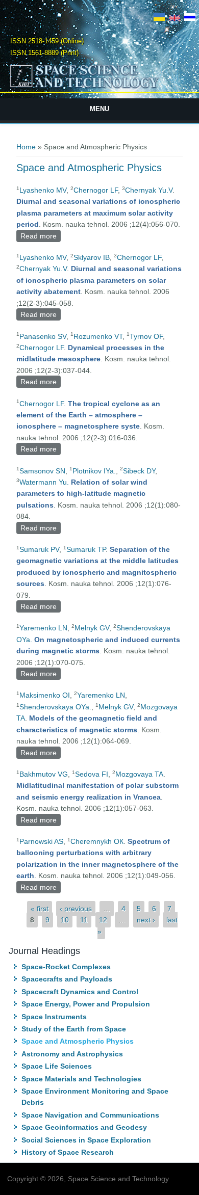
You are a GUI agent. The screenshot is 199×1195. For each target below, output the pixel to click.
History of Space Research (67, 1152)
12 (103, 920)
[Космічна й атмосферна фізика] (159, 18)
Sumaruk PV (39, 549)
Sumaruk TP (86, 549)
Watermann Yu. (44, 482)
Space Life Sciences (56, 1066)
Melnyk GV (91, 628)
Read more (40, 237)
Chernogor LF (95, 190)
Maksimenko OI (44, 695)
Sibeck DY (139, 471)
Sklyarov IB (91, 257)
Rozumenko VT (97, 336)
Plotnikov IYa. (94, 471)
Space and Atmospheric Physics (77, 1041)
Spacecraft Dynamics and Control (79, 992)
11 (84, 920)
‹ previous (76, 909)
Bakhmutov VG (43, 774)
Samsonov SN (42, 471)
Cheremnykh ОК (96, 841)
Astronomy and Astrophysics (72, 1054)
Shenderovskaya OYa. (55, 707)
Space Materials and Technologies (81, 1079)
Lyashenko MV (42, 190)
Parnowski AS (41, 841)
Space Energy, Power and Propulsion (85, 1004)
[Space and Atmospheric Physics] (174, 18)
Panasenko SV (42, 336)
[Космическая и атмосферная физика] (189, 18)
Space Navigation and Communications (90, 1115)
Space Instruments (54, 1017)
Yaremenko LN (43, 628)
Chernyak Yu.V (148, 190)
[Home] (99, 87)
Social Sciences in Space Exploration (86, 1140)
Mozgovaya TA (139, 774)
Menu (99, 109)
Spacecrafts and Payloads (66, 979)
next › (146, 920)
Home (26, 147)
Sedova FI (91, 774)
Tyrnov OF (146, 336)
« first (39, 909)
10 (65, 920)
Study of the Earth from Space (73, 1029)
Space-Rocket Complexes (66, 967)
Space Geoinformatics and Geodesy (84, 1127)
